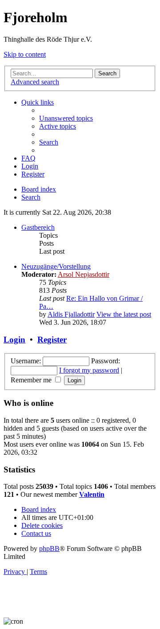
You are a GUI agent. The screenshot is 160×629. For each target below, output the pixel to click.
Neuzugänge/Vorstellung (56, 266)
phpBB (49, 548)
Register (52, 339)
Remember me (32, 380)
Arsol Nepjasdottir (83, 274)
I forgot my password (89, 370)
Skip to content (25, 54)
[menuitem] (66, 118)
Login (14, 339)
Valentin (91, 494)
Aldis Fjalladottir (71, 314)
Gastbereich (38, 227)
